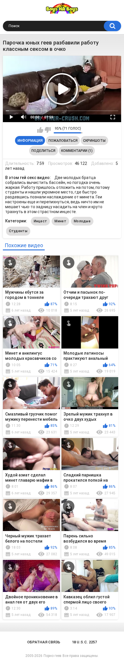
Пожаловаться (63, 141)
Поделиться (43, 151)
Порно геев (52, 656)
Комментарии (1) (77, 151)
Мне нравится (40, 130)
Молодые (82, 221)
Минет (60, 221)
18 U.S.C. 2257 (84, 642)
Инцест (40, 221)
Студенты (18, 231)
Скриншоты (94, 141)
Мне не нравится (48, 130)
